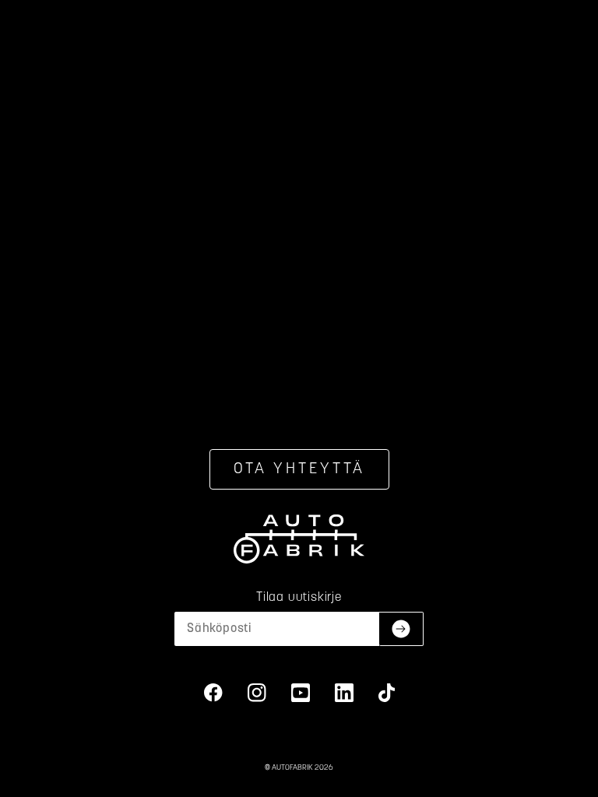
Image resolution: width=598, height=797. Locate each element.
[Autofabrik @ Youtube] (300, 692)
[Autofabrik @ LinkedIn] (344, 692)
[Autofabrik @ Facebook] (213, 692)
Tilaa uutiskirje (299, 598)
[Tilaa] (401, 629)
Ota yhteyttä (299, 469)
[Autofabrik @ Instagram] (257, 692)
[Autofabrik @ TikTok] (386, 692)
